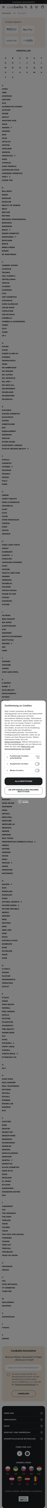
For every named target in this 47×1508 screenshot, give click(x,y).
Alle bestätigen (23, 781)
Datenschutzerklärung (13, 742)
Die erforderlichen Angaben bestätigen (23, 791)
